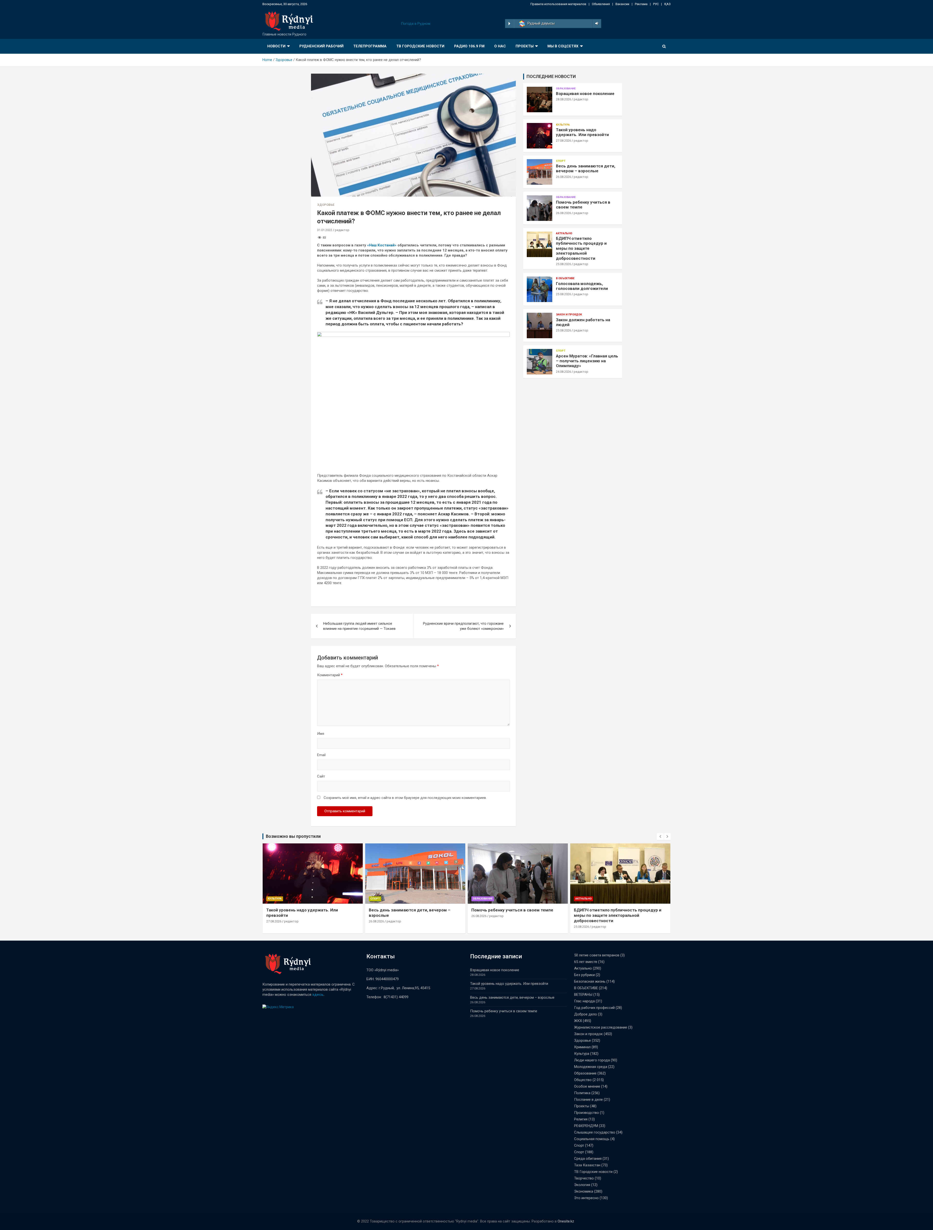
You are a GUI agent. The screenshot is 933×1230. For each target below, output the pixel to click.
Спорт (560, 161)
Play (509, 23)
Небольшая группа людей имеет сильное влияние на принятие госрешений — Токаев (359, 626)
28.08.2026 (563, 99)
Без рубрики (584, 975)
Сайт (321, 776)
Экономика (583, 1191)
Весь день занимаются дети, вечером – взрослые (585, 168)
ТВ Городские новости (420, 46)
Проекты (525, 46)
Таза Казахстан (587, 1165)
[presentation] (660, 836)
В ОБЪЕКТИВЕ (565, 278)
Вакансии (622, 4)
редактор (342, 230)
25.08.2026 (563, 264)
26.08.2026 (563, 177)
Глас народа (584, 1001)
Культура (563, 124)
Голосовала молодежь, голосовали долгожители (582, 286)
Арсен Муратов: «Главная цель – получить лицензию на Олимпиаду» (587, 361)
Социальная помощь (591, 1139)
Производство (586, 1112)
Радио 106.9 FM (469, 46)
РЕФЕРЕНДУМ (586, 1126)
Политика (582, 1093)
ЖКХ (578, 1021)
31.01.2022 (324, 230)
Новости (276, 46)
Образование (566, 88)
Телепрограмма (370, 46)
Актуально (564, 233)
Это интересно (586, 1198)
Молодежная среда (590, 1067)
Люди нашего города (592, 1060)
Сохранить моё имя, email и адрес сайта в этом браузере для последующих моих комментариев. (405, 798)
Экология (582, 1185)
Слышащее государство (594, 1132)
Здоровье (325, 205)
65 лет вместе (585, 962)
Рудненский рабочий (321, 46)
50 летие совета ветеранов (596, 955)
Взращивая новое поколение (585, 93)
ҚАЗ (667, 4)
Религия (580, 1119)
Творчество (584, 1178)
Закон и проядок (569, 314)
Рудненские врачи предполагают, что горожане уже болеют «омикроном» (463, 626)
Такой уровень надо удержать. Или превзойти (582, 132)
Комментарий (330, 675)
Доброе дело (585, 1014)
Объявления (601, 4)
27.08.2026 (563, 140)
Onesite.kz (566, 1221)
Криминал (582, 1047)
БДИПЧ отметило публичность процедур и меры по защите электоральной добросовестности (581, 248)
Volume (595, 23)
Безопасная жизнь (589, 981)
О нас (500, 46)
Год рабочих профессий (594, 1007)
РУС (656, 4)
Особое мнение (587, 1086)
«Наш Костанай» (382, 245)
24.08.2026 (563, 371)
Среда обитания (588, 1158)
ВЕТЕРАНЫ (583, 994)
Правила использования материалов (558, 4)
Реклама (641, 4)
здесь (317, 994)
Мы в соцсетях (563, 46)
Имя (320, 733)
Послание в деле (588, 1099)
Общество (583, 1080)
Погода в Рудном (415, 23)
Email (321, 755)
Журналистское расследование (600, 1027)
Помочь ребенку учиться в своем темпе (410, 910)
